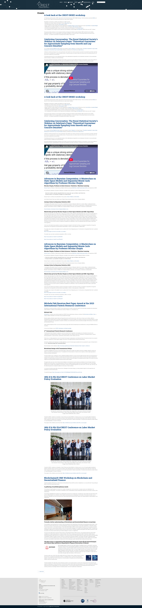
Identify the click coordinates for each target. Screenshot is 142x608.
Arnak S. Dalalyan (71, 48)
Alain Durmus (81, 49)
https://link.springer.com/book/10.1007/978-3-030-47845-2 (55, 231)
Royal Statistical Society (55, 48)
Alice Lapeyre (61, 24)
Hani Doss (75, 49)
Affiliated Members (72, 582)
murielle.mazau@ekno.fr (43, 602)
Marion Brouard (75, 26)
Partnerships (79, 582)
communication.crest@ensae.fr (46, 597)
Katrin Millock (80, 28)
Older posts (41, 571)
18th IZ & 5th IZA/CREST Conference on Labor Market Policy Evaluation (69, 378)
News (93, 2)
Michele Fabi (46, 314)
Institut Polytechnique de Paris (82, 187)
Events (76, 2)
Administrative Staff (72, 589)
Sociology (86, 584)
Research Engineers (72, 586)
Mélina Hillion (67, 23)
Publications (79, 583)
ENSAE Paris (74, 187)
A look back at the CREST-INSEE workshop (64, 15)
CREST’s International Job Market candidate (63, 328)
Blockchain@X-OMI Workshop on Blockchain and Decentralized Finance (68, 479)
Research (71, 2)
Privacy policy (56, 606)
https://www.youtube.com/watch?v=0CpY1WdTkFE (53, 236)
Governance (64, 584)
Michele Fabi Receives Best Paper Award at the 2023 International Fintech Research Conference (69, 304)
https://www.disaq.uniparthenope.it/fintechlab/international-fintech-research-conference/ (74, 345)
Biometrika (77, 196)
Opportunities (87, 2)
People (65, 2)
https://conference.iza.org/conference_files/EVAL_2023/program (75, 422)
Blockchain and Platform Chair (89, 314)
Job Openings (97, 582)
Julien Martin (88, 25)
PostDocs (70, 585)
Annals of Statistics (70, 196)
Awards (80, 2)
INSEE (94, 99)
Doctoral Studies (79, 590)
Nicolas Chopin (47, 187)
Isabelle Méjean (95, 25)
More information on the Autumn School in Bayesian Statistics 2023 (56, 209)
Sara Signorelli (79, 29)
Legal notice (51, 606)
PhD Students (71, 584)
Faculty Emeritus (72, 583)
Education (63, 583)
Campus (63, 586)
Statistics (86, 585)
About (61, 2)
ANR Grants (91, 582)
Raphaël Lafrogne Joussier (73, 25)
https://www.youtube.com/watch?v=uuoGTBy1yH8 (53, 239)
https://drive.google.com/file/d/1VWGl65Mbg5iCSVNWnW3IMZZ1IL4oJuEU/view (67, 372)
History (63, 585)
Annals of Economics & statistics (79, 588)
